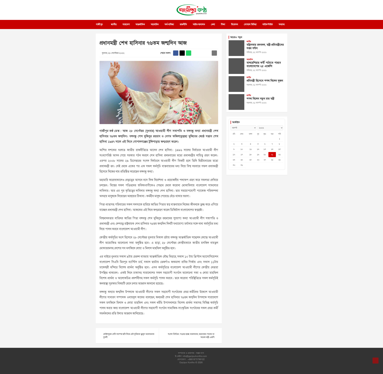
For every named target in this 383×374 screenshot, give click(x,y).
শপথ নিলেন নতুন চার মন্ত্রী (260, 99)
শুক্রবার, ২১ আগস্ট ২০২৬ (256, 84)
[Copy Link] (208, 53)
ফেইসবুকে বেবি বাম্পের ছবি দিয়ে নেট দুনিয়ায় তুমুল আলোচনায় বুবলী (128, 336)
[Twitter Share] (182, 53)
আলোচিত (155, 24)
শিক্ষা (223, 24)
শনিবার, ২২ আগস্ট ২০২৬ (256, 52)
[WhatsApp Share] (188, 53)
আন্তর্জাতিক (140, 24)
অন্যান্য (282, 24)
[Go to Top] (376, 361)
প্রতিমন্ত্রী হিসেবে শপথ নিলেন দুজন (265, 81)
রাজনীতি (183, 24)
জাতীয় (114, 24)
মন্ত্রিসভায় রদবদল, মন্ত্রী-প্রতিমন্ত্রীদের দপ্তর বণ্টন (265, 46)
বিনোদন (234, 24)
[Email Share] (214, 53)
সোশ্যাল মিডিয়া (250, 24)
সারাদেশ (126, 24)
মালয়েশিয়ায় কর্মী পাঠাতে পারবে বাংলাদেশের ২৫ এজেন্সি (264, 64)
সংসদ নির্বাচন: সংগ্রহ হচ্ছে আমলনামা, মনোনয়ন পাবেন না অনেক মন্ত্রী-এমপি (191, 336)
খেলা (213, 24)
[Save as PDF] (201, 53)
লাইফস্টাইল (268, 24)
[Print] (195, 53)
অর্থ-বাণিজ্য (169, 24)
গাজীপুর (99, 24)
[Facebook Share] (175, 53)
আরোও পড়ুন (236, 37)
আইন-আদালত (199, 24)
